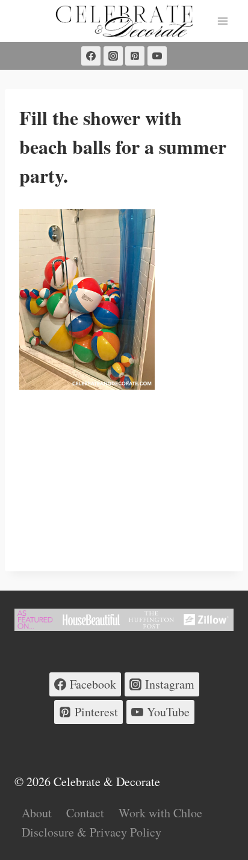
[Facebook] (91, 56)
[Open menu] (222, 20)
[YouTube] (157, 56)
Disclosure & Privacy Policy (91, 832)
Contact (85, 813)
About (37, 813)
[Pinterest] (134, 56)
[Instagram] (113, 56)
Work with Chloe (160, 813)
